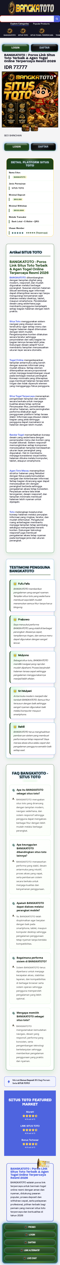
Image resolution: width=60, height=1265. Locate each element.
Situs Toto (15, 321)
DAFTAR (45, 47)
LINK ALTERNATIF (32, 1250)
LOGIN (16, 47)
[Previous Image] (4, 100)
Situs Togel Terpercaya (22, 396)
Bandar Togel (17, 434)
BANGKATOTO (18, 277)
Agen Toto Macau (19, 470)
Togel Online (17, 360)
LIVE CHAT (32, 1258)
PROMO (32, 1228)
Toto (12, 512)
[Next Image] (55, 100)
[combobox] (27, 19)
